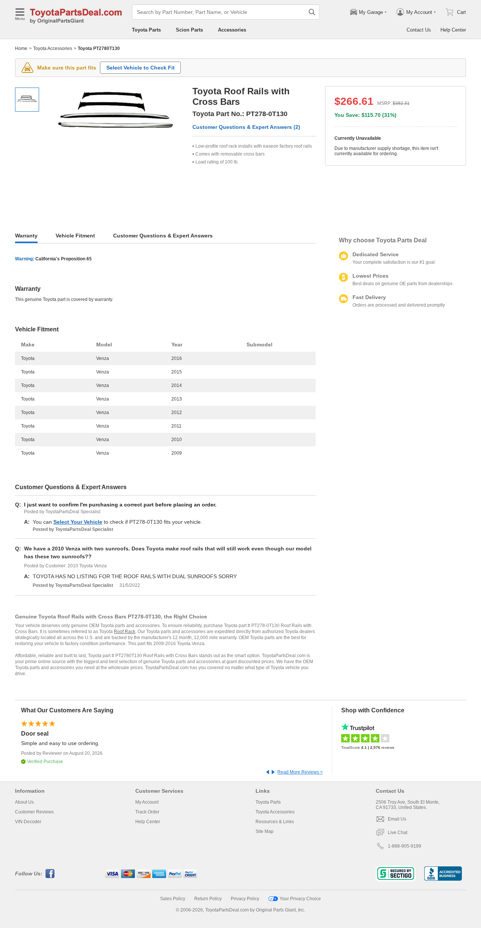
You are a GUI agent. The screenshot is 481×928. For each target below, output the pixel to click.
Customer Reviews (34, 812)
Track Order (147, 812)
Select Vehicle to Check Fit (140, 68)
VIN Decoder (28, 821)
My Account (147, 802)
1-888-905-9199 (404, 846)
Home (21, 48)
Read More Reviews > (300, 772)
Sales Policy (172, 898)
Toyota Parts (146, 30)
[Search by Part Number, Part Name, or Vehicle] (311, 12)
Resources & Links (275, 821)
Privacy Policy (245, 898)
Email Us (397, 819)
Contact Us (419, 30)
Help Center (453, 30)
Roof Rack (124, 631)
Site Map (265, 831)
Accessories (232, 30)
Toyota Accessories (52, 48)
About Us (24, 802)
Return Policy (208, 898)
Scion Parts (189, 30)
